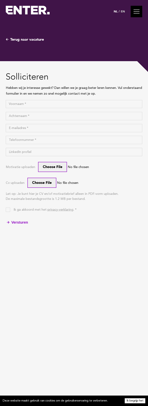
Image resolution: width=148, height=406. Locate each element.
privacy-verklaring (60, 209)
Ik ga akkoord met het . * (45, 209)
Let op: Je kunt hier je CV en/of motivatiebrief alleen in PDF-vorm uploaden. (62, 194)
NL (116, 11)
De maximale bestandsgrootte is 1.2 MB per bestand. (46, 199)
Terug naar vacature (27, 39)
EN (123, 11)
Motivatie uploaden (20, 167)
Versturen (19, 222)
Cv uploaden (15, 183)
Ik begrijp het (135, 400)
